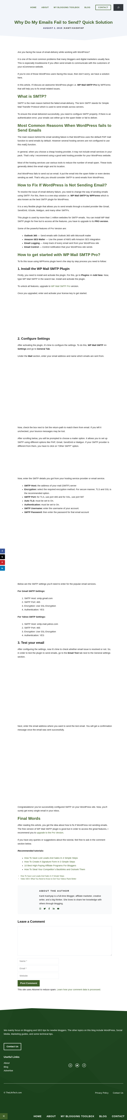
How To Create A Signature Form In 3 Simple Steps (49, 861)
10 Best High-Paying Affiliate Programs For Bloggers (50, 865)
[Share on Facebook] (2, 551)
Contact (103, 7)
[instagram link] (70, 1065)
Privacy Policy (102, 1093)
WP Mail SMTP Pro (60, 286)
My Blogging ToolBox (66, 7)
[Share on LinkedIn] (2, 568)
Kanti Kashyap (74, 28)
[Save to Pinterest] (2, 562)
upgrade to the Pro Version (50, 832)
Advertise (8, 1070)
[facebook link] (84, 1065)
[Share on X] (2, 556)
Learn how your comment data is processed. (79, 989)
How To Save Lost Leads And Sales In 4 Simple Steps (51, 858)
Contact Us (12, 1046)
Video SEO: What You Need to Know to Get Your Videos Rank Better (48, 879)
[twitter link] (77, 1065)
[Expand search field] (118, 7)
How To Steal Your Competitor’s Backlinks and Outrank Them (54, 869)
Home (33, 7)
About (45, 7)
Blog (87, 7)
